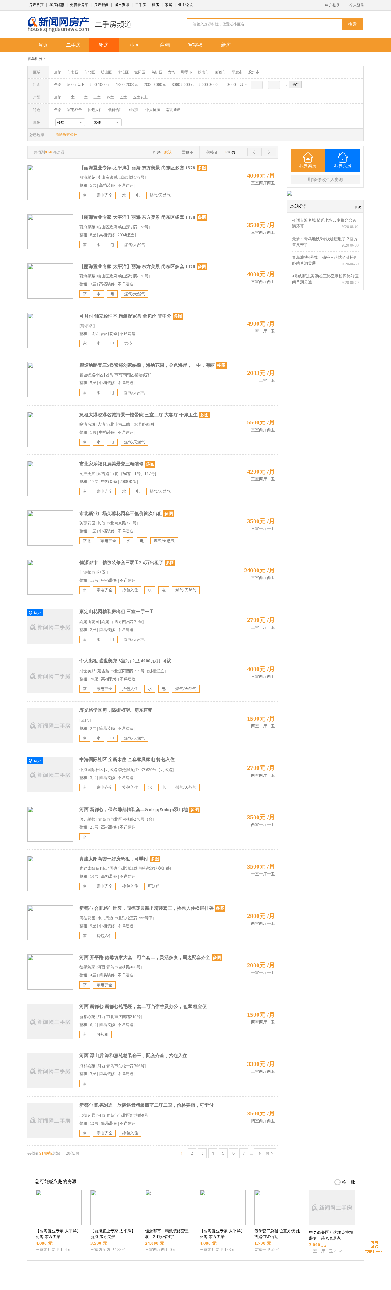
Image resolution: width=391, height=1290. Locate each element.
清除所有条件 (66, 134)
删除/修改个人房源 (325, 179)
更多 (358, 207)
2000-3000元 (155, 85)
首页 (43, 45)
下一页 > (265, 1153)
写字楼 (195, 45)
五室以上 (140, 97)
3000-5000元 (183, 85)
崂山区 (106, 72)
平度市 (237, 72)
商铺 (165, 45)
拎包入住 (95, 110)
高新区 (156, 72)
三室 (97, 97)
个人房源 (152, 110)
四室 (110, 97)
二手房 (140, 5)
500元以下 (76, 85)
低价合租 (115, 110)
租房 (155, 5)
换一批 (348, 1182)
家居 (168, 5)
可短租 (134, 110)
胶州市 (253, 72)
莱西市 (220, 72)
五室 (123, 97)
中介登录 (332, 5)
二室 (84, 97)
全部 (57, 72)
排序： (162, 152)
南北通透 (173, 110)
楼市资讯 (122, 5)
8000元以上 (237, 85)
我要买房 (342, 166)
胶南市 (203, 72)
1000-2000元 (127, 85)
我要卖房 (307, 166)
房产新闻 (101, 5)
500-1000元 (100, 85)
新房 (226, 45)
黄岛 (171, 72)
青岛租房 (34, 59)
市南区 (72, 72)
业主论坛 (185, 5)
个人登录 (356, 5)
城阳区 (139, 72)
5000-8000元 (210, 85)
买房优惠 (56, 5)
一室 (71, 97)
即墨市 (186, 72)
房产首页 (36, 5)
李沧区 (123, 72)
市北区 (89, 72)
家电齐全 (74, 110)
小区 (134, 45)
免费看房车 (79, 5)
